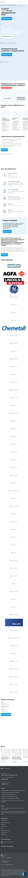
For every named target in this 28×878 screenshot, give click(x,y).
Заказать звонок (6, 714)
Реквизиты (3, 826)
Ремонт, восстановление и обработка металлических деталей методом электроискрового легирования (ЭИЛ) (14, 813)
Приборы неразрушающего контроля (10, 792)
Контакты (3, 834)
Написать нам (7, 231)
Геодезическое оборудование (8, 794)
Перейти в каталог (6, 18)
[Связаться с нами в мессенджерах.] (24, 874)
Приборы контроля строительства (9, 796)
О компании (4, 820)
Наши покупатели (5, 822)
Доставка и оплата (5, 830)
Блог (2, 828)
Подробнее (4, 149)
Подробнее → (3, 761)
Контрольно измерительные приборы (10, 798)
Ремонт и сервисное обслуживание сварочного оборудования (12, 809)
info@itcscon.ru (15, 175)
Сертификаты (4, 832)
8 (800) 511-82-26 (18, 177)
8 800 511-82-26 (4, 779)
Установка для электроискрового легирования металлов (12, 801)
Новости (3, 824)
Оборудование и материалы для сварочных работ (13, 790)
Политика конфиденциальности (7, 864)
